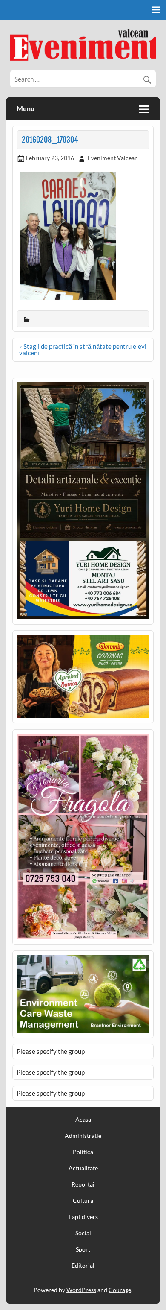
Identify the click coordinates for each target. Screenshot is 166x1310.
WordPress (81, 1289)
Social (83, 1233)
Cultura (83, 1201)
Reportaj (83, 1184)
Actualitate (83, 1168)
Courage (120, 1289)
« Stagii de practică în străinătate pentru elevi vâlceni (82, 349)
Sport (83, 1249)
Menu (25, 108)
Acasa (83, 1120)
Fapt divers (83, 1217)
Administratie (83, 1136)
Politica (83, 1152)
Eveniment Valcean (113, 157)
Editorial (83, 1266)
